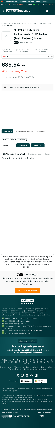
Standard (23, 145)
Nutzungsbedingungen (35, 369)
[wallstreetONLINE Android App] (40, 383)
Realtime (38, 145)
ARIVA (11, 391)
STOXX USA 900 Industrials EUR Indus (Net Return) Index (30, 34)
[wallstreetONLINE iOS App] (26, 383)
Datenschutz (32, 367)
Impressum (5, 367)
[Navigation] (3, 11)
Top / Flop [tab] (41, 131)
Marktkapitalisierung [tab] (24, 131)
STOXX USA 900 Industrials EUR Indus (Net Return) (31, 23)
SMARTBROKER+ (36, 331)
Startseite (5, 23)
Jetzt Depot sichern (27, 341)
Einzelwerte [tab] (7, 131)
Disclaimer (19, 367)
